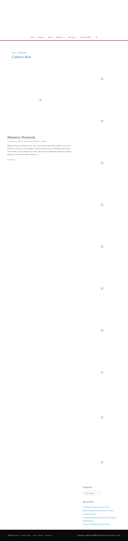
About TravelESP (85, 37)
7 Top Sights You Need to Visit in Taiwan (96, 507)
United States (28, 141)
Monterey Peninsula (21, 137)
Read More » (11, 159)
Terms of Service (38, 535)
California (20, 141)
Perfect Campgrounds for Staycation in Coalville (98, 510)
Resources (49, 535)
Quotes (50, 37)
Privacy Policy (26, 535)
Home (32, 37)
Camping (40, 37)
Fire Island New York (89, 514)
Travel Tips (71, 37)
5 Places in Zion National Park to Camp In (96, 524)
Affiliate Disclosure (13, 535)
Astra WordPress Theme (113, 535)
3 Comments (11, 141)
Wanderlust (59, 37)
